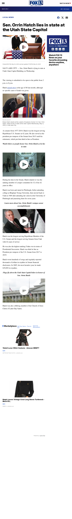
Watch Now (65, 3)
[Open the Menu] (3, 3)
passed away (11, 87)
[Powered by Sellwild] (42, 435)
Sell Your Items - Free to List (24, 327)
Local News (8, 17)
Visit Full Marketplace (36, 326)
